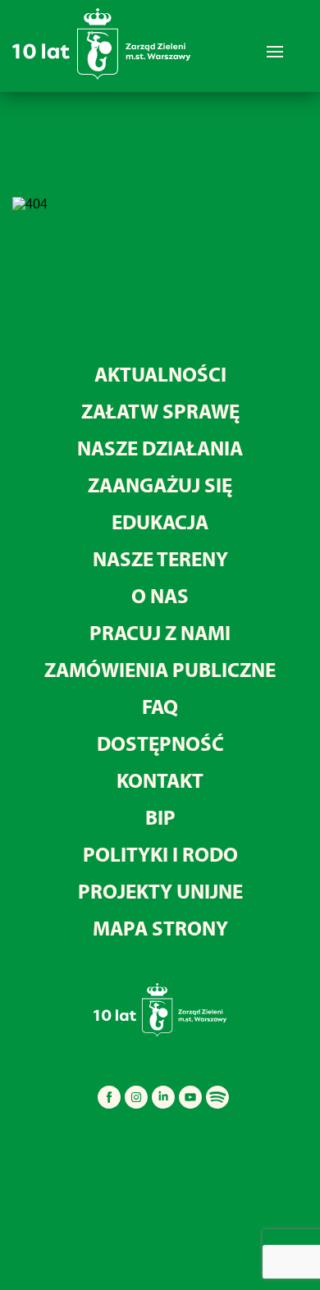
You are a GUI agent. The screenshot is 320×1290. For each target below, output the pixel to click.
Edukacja (160, 521)
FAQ (160, 706)
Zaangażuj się (160, 484)
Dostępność (160, 743)
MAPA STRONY (160, 927)
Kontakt (160, 780)
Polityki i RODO (160, 854)
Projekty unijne (160, 890)
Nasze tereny (160, 558)
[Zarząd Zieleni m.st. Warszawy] (101, 76)
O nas (160, 595)
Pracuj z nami (160, 632)
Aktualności (160, 374)
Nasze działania (160, 447)
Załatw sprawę (160, 410)
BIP (160, 817)
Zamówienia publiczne (160, 669)
